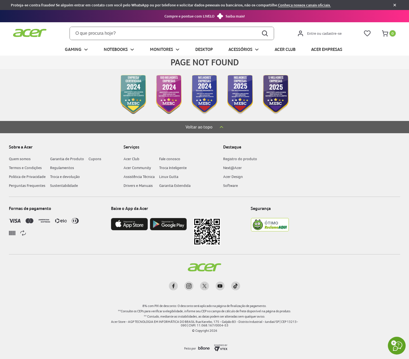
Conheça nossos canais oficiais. (304, 5)
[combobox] (172, 33)
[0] (385, 33)
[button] (204, 16)
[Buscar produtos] (265, 33)
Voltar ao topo (199, 127)
